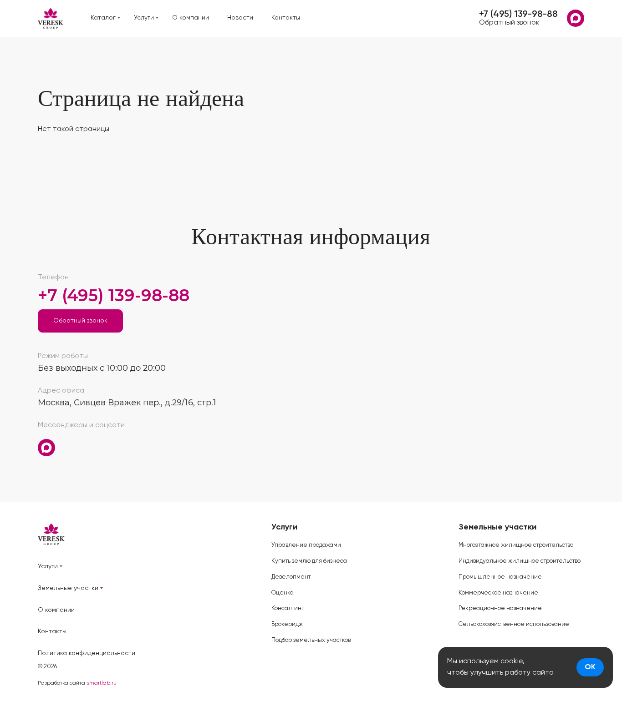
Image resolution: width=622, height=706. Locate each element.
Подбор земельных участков (311, 640)
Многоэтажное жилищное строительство (516, 545)
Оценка (282, 593)
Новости (240, 18)
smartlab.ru (102, 683)
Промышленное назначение (500, 577)
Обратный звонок (509, 22)
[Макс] (575, 18)
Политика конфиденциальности (86, 653)
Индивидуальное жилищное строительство (520, 561)
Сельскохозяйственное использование (514, 624)
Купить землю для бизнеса (309, 561)
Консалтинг (287, 608)
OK (590, 667)
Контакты (285, 18)
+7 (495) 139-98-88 (518, 14)
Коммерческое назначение (498, 593)
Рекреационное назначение (500, 608)
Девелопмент (291, 577)
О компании (190, 18)
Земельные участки (68, 588)
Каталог (103, 18)
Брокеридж (287, 624)
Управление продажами (306, 545)
